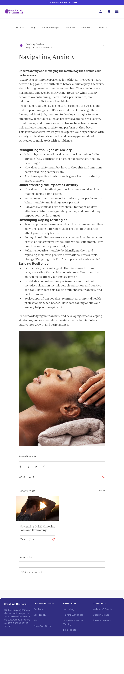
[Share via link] (44, 466)
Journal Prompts (50, 27)
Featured (70, 27)
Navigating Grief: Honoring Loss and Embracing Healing (37, 528)
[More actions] (103, 46)
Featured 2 (86, 27)
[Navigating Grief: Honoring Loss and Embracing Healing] (37, 508)
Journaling (68, 609)
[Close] (101, 11)
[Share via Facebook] (20, 466)
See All (102, 490)
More (101, 27)
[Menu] (117, 11)
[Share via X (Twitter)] (28, 466)
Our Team (38, 609)
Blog (33, 27)
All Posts (20, 27)
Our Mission (40, 614)
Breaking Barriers (15, 604)
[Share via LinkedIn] (36, 466)
